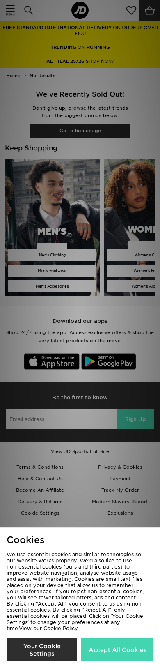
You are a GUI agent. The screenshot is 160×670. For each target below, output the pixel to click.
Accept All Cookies (117, 650)
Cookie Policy (60, 628)
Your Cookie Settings (42, 650)
